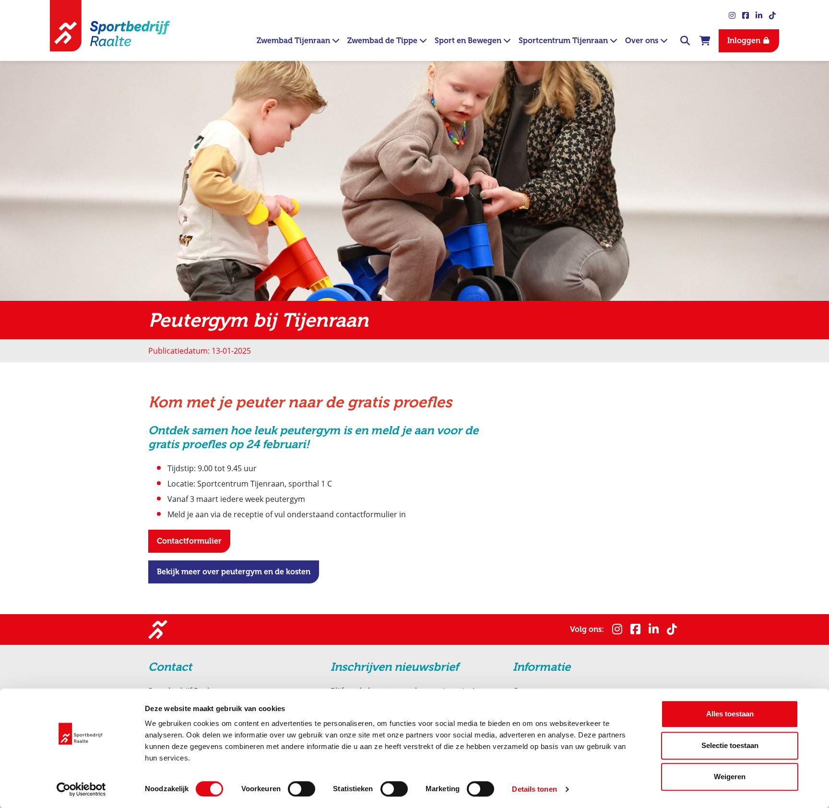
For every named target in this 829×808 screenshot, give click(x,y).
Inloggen (744, 40)
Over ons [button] (642, 40)
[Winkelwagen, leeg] (705, 39)
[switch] (301, 788)
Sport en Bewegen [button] (469, 40)
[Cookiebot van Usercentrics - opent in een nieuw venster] (81, 789)
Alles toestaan (730, 714)
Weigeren (730, 776)
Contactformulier (189, 541)
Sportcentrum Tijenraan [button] (564, 40)
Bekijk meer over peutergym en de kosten (233, 571)
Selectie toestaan (729, 745)
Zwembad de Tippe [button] (383, 40)
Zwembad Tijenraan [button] (294, 40)
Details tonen (534, 789)
